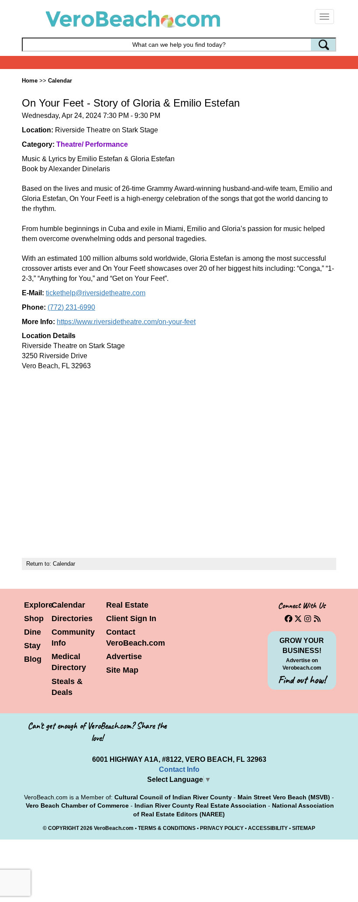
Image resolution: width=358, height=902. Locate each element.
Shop (34, 618)
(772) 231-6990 (71, 307)
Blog (32, 659)
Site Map (122, 670)
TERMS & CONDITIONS (167, 828)
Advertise (124, 656)
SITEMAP (303, 828)
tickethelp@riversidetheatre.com (95, 293)
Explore (38, 605)
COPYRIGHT (63, 828)
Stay (32, 645)
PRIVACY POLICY (222, 828)
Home (30, 80)
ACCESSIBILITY (268, 828)
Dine (32, 632)
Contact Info (179, 769)
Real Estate (127, 605)
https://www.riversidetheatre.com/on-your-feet (126, 321)
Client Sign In (131, 618)
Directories (72, 618)
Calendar (60, 80)
